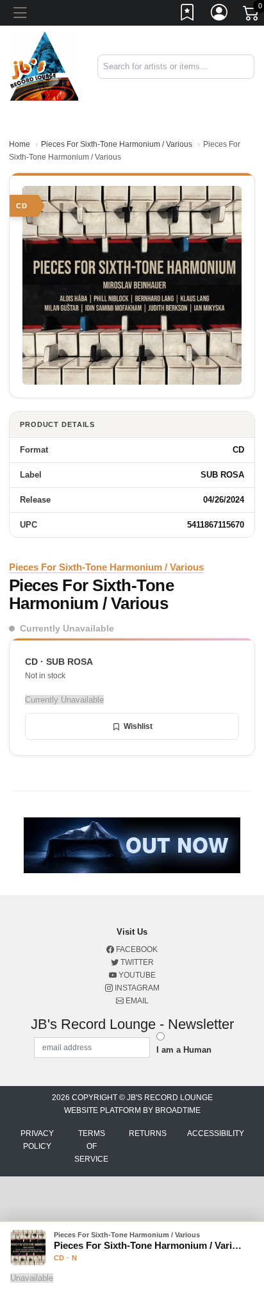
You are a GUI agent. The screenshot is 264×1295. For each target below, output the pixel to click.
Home (19, 144)
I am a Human (183, 1050)
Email (136, 1000)
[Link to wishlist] (188, 15)
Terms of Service (91, 1146)
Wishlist (138, 726)
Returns (148, 1133)
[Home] (44, 66)
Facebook (136, 949)
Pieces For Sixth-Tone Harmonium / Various (116, 144)
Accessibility (215, 1133)
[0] (252, 15)
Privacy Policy (37, 1140)
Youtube (136, 975)
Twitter (136, 962)
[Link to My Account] (220, 15)
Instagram (136, 987)
